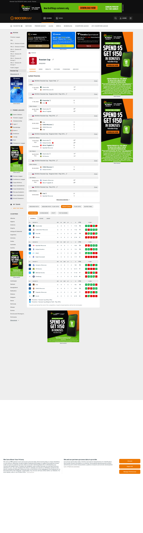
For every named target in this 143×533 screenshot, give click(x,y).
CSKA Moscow (40, 288)
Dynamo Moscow (41, 265)
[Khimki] (34, 237)
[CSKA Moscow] (34, 288)
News (40, 69)
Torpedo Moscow (41, 292)
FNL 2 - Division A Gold (17, 43)
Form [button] (90, 222)
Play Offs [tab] (77, 206)
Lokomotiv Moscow (42, 230)
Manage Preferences (129, 471)
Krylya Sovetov (40, 249)
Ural (37, 284)
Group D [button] (35, 281)
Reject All (130, 466)
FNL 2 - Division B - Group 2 (16, 55)
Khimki (38, 237)
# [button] (29, 222)
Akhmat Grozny (40, 273)
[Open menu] (130, 18)
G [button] (75, 222)
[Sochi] (34, 296)
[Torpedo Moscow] (34, 292)
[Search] (115, 18)
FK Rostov (39, 269)
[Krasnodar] (34, 226)
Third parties (30, 472)
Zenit (37, 253)
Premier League (15, 37)
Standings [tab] (33, 213)
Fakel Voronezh (40, 257)
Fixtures (57, 69)
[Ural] (34, 285)
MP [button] (58, 222)
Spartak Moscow (41, 245)
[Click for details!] (63, 88)
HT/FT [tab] (53, 213)
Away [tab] (48, 218)
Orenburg (38, 276)
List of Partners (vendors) (71, 466)
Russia (33, 53)
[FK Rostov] (34, 269)
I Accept (129, 461)
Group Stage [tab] (66, 206)
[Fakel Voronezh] (34, 257)
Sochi (37, 296)
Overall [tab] (33, 218)
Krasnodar (39, 226)
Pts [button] (80, 222)
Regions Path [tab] (34, 206)
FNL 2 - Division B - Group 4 (16, 64)
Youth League (14, 67)
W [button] (61, 222)
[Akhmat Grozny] (34, 273)
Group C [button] (35, 261)
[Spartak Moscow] (34, 245)
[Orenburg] (34, 276)
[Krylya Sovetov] (34, 249)
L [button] (71, 222)
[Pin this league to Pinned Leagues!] (53, 59)
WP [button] (65, 222)
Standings (66, 69)
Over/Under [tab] (44, 213)
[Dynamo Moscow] (34, 265)
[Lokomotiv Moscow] (34, 230)
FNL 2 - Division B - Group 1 (16, 50)
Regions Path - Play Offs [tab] (50, 206)
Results (48, 69)
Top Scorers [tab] (63, 213)
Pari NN (38, 233)
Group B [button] (35, 242)
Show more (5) (14, 74)
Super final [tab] (88, 206)
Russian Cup (14, 71)
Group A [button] (35, 222)
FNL (11, 40)
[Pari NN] (34, 233)
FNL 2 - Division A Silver (17, 47)
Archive (75, 69)
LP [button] (68, 222)
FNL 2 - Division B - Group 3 (16, 59)
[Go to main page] (22, 18)
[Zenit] (34, 253)
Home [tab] (41, 218)
